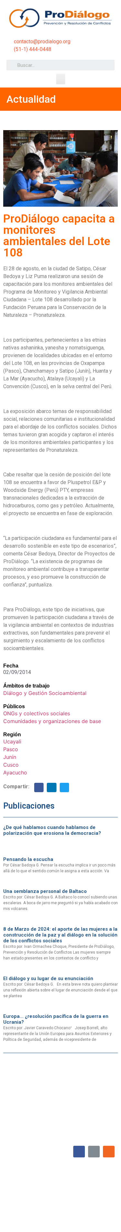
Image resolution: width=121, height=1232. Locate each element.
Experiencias (26, 1203)
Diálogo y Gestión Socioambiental (44, 693)
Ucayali (12, 741)
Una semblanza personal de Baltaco (45, 891)
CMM (106, 1218)
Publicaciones (57, 1203)
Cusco (11, 764)
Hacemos (77, 1188)
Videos (82, 1203)
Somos (57, 1188)
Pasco (10, 749)
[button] (60, 79)
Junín (9, 757)
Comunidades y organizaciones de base (52, 721)
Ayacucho (15, 772)
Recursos (103, 1203)
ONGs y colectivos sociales (36, 713)
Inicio (39, 1188)
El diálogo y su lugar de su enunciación (48, 978)
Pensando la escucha (28, 859)
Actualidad (102, 1188)
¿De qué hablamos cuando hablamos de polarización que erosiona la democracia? (52, 830)
